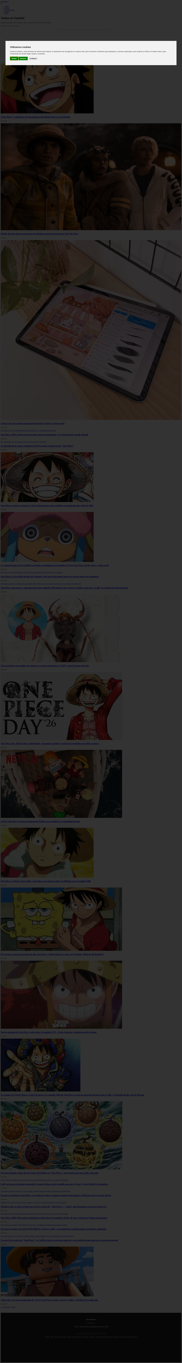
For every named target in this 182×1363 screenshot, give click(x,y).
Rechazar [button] (23, 58)
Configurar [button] (33, 58)
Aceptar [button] (14, 58)
